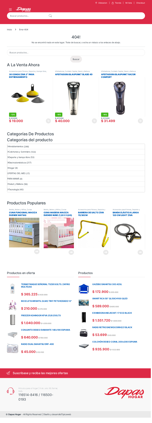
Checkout (140, 3)
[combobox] (26, 15)
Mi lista (128, 3)
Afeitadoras (59, 71)
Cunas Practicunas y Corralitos (20, 210)
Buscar (50, 15)
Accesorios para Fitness (18, 71)
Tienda (118, 3)
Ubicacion (102, 3)
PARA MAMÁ (13, 178)
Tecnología (14, 189)
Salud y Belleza (84, 71)
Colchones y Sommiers (19, 151)
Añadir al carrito (48, 120)
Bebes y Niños (20, 210)
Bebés (11, 210)
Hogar (11, 168)
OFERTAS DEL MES (16, 173)
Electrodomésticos (17, 162)
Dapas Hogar (14, 414)
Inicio (9, 29)
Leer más (36, 251)
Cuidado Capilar (71, 71)
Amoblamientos (16, 146)
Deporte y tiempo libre (37, 71)
